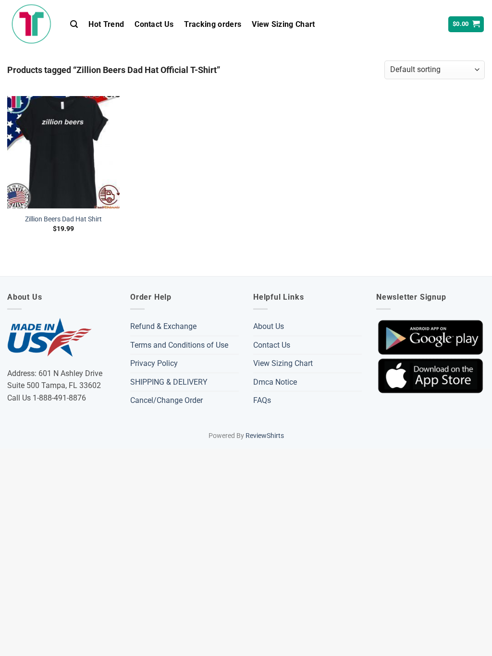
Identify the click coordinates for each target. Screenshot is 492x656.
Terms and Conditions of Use (179, 345)
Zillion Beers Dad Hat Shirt (63, 219)
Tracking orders (212, 24)
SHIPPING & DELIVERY (169, 382)
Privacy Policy (154, 363)
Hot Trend (106, 24)
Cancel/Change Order (166, 400)
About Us (268, 326)
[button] (74, 24)
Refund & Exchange (163, 326)
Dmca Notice (275, 382)
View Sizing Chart (283, 24)
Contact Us (154, 24)
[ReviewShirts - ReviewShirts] (31, 24)
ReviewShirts (265, 436)
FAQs (262, 400)
